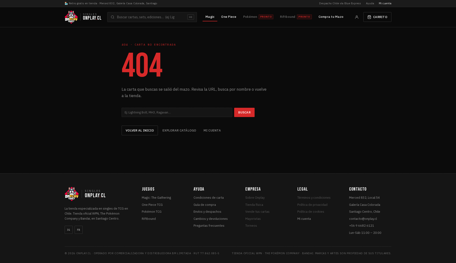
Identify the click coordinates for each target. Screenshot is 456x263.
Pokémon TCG (152, 212)
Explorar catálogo (179, 130)
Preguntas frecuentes (209, 226)
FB (78, 229)
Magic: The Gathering (156, 198)
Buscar (244, 112)
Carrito (380, 17)
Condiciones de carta (209, 198)
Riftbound (149, 219)
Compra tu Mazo (331, 17)
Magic (209, 17)
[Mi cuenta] (356, 17)
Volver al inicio (140, 130)
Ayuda (370, 3)
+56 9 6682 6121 (361, 226)
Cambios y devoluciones (211, 219)
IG (68, 229)
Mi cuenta (385, 3)
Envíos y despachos (207, 212)
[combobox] (152, 17)
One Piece (228, 17)
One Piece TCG (152, 205)
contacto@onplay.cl (363, 219)
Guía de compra (205, 205)
